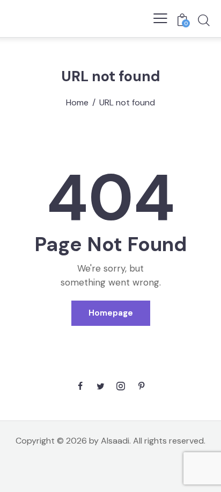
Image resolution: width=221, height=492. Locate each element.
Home (77, 102)
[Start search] (203, 20)
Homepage (111, 313)
